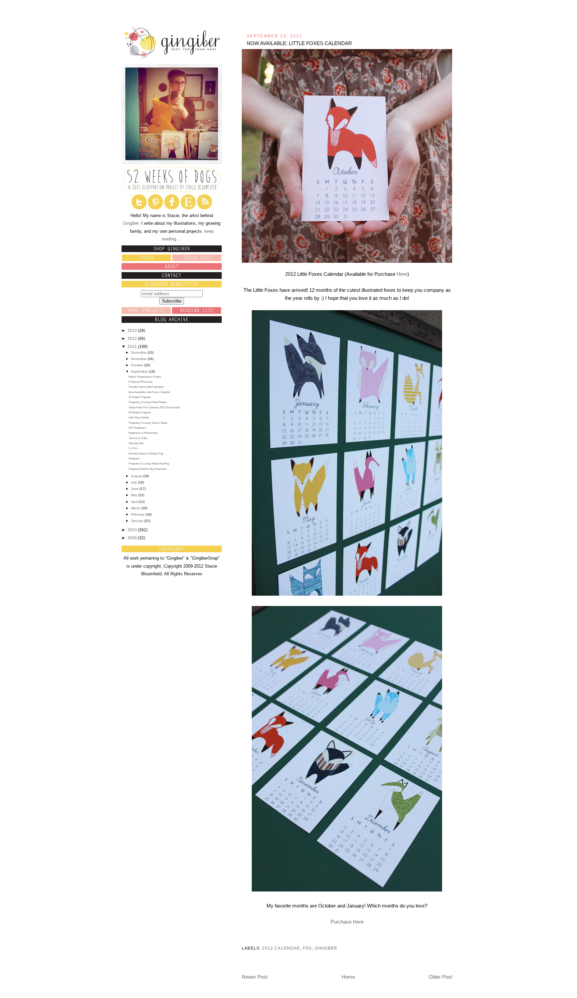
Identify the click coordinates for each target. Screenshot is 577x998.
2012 (133, 338)
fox (307, 948)
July (134, 482)
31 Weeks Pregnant (140, 397)
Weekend (134, 458)
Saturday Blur (136, 443)
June (135, 488)
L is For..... (135, 448)
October (137, 365)
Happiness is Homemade (143, 432)
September (140, 371)
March (136, 508)
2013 (133, 330)
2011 (133, 346)
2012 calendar (281, 948)
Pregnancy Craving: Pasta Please (147, 402)
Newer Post (254, 977)
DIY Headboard (137, 427)
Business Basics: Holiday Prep (146, 453)
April (135, 502)
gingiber (326, 948)
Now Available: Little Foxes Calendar (149, 392)
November (139, 359)
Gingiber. (131, 223)
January (137, 521)
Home (348, 977)
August (137, 476)
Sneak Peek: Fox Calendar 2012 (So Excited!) (154, 407)
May (134, 495)
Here (402, 274)
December (139, 352)
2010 (133, 530)
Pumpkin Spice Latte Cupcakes (146, 386)
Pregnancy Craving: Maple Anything (149, 463)
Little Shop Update (139, 417)
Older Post (440, 977)
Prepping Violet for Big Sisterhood (147, 468)
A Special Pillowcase (140, 381)
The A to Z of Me (138, 438)
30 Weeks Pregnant (140, 412)
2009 (133, 538)
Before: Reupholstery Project (145, 376)
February (138, 514)
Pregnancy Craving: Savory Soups (148, 422)
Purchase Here (347, 922)
